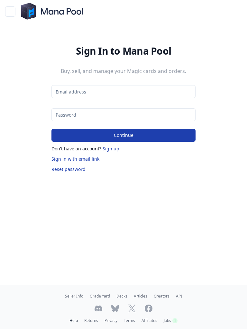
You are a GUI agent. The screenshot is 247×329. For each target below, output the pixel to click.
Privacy (111, 320)
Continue (123, 135)
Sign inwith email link (75, 159)
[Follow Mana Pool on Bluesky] (115, 308)
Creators (161, 296)
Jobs (170, 320)
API (179, 296)
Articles (140, 296)
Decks (121, 296)
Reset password (68, 169)
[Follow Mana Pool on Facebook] (148, 308)
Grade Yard (100, 296)
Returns (91, 320)
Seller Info (74, 296)
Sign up (111, 149)
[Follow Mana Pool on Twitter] (132, 308)
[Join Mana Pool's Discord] (98, 308)
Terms (129, 320)
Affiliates (149, 320)
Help (73, 320)
